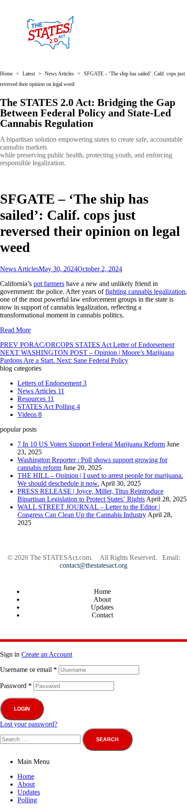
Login (22, 709)
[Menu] (148, 33)
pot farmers (48, 283)
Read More (15, 330)
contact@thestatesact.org (93, 565)
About (26, 784)
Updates (28, 792)
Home (25, 776)
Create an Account (46, 654)
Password (16, 685)
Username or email (28, 669)
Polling (27, 800)
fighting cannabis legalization (145, 291)
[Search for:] (41, 739)
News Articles (19, 269)
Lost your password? (28, 724)
